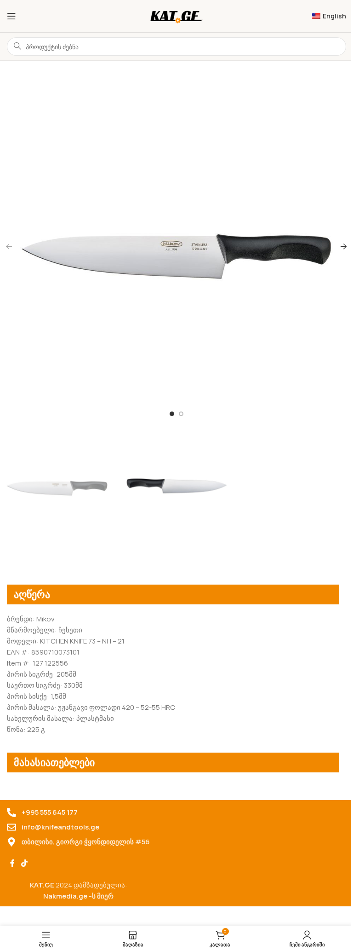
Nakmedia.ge (65, 896)
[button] (9, 246)
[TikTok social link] (24, 863)
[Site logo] (176, 15)
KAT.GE (42, 885)
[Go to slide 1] (172, 414)
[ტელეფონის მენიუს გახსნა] (11, 16)
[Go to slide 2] (181, 414)
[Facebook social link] (12, 863)
